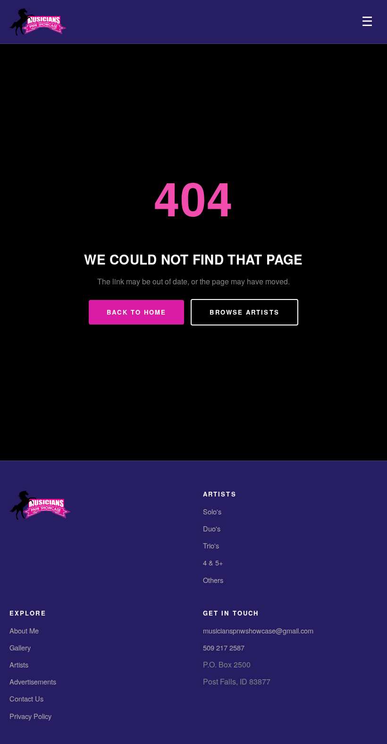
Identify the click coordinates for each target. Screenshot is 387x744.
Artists (18, 664)
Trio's (211, 545)
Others (213, 580)
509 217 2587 (223, 647)
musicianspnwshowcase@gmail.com (258, 630)
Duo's (211, 528)
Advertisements (32, 681)
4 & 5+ (213, 562)
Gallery (20, 647)
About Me (24, 630)
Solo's (212, 511)
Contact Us (26, 698)
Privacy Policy (30, 716)
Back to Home (136, 312)
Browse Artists (244, 312)
